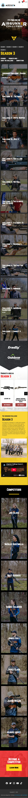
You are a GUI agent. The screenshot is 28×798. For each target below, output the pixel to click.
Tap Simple (24, 795)
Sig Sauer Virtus (21, 398)
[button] (2, 393)
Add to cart (8, 81)
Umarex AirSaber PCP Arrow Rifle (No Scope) (7, 400)
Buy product (7, 404)
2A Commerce (18, 795)
